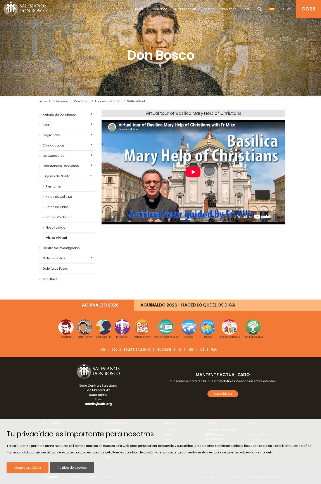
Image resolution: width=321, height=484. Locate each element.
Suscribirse (223, 393)
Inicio (139, 9)
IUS (202, 349)
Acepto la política (27, 467)
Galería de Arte (54, 258)
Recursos (229, 9)
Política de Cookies (72, 467)
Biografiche (51, 135)
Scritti (47, 125)
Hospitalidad (56, 227)
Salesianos (159, 9)
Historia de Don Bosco (59, 114)
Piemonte (53, 186)
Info (247, 9)
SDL (114, 349)
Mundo (209, 9)
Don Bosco (82, 101)
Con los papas (54, 145)
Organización (185, 9)
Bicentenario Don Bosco (61, 166)
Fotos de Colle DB (59, 197)
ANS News (50, 279)
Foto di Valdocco (59, 217)
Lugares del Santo (108, 101)
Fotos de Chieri (57, 207)
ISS (180, 349)
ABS (191, 349)
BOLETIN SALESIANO (137, 349)
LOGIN (286, 9)
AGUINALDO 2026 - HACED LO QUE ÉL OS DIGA (187, 305)
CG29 (309, 8)
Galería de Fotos (55, 268)
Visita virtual (136, 101)
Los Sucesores (53, 155)
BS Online (164, 349)
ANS (103, 349)
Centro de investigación (61, 248)
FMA (214, 349)
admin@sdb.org (98, 404)
